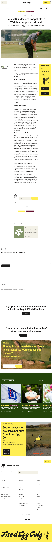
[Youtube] (29, 519)
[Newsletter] (5, 2)
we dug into (26, 64)
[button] (48, 8)
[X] (23, 519)
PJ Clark (31, 232)
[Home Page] (26, 3)
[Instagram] (26, 519)
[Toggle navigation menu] (2, 2)
